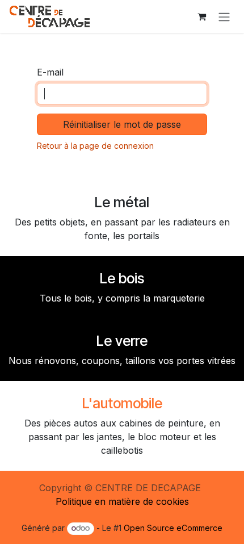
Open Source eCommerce (173, 528)
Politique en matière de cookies (122, 501)
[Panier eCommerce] (201, 16)
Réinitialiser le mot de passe (122, 124)
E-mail (50, 72)
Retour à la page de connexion (95, 145)
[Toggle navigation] (224, 16)
